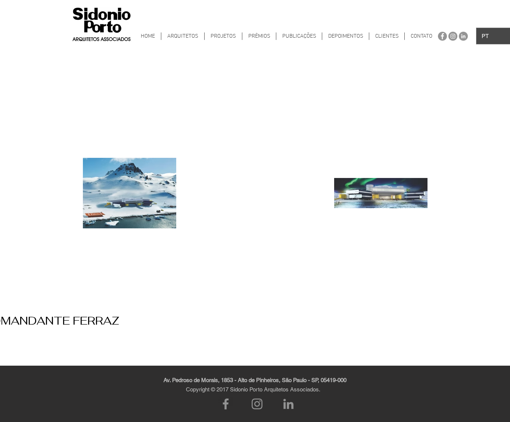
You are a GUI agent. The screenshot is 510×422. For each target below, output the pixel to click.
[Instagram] (257, 404)
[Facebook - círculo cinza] (442, 36)
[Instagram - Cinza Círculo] (452, 36)
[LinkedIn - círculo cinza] (463, 36)
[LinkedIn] (288, 404)
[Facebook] (225, 404)
